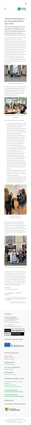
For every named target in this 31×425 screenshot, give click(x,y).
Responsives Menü (26, 4)
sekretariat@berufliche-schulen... (15, 326)
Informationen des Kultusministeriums (12, 386)
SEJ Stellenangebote (9, 369)
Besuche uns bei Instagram (10, 374)
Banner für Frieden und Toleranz (18, 302)
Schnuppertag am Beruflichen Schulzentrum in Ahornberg (15, 298)
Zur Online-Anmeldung (9, 364)
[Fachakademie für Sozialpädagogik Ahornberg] (15, 9)
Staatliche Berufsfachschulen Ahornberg (13, 381)
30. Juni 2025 (19, 293)
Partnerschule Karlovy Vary (10, 385)
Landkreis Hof (7, 383)
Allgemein (7, 294)
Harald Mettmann (10, 293)
